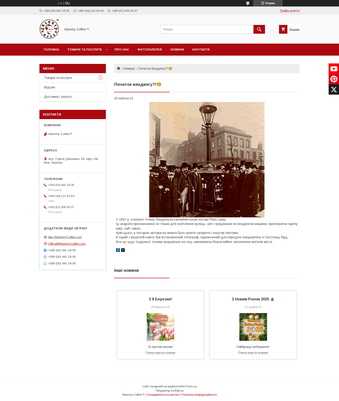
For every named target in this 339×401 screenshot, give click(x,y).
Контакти (201, 49)
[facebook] (118, 251)
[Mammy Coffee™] (49, 37)
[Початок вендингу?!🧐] (207, 159)
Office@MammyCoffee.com (67, 243)
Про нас (122, 49)
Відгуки (49, 87)
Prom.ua (191, 386)
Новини (177, 49)
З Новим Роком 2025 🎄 (253, 299)
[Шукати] (259, 29)
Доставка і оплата (57, 97)
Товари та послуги (84, 49)
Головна (51, 49)
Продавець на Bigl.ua (169, 390)
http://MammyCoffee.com (65, 237)
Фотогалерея (149, 49)
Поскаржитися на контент (163, 394)
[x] (123, 251)
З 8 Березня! (160, 299)
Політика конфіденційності (199, 394)
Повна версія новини (160, 352)
